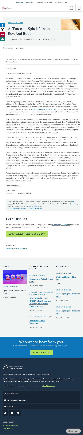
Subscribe (40, 2)
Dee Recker (52, 39)
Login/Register (62, 2)
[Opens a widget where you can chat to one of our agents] (73, 431)
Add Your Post (41, 352)
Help (55, 2)
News (50, 2)
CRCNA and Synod (15, 23)
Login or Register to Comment (27, 233)
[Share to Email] (2, 34)
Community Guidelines (33, 206)
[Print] (2, 39)
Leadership (10, 248)
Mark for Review (36, 208)
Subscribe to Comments (18, 208)
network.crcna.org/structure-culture (43, 109)
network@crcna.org (48, 386)
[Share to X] (2, 29)
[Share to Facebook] (2, 25)
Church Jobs (29, 2)
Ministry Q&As (20, 2)
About (46, 2)
